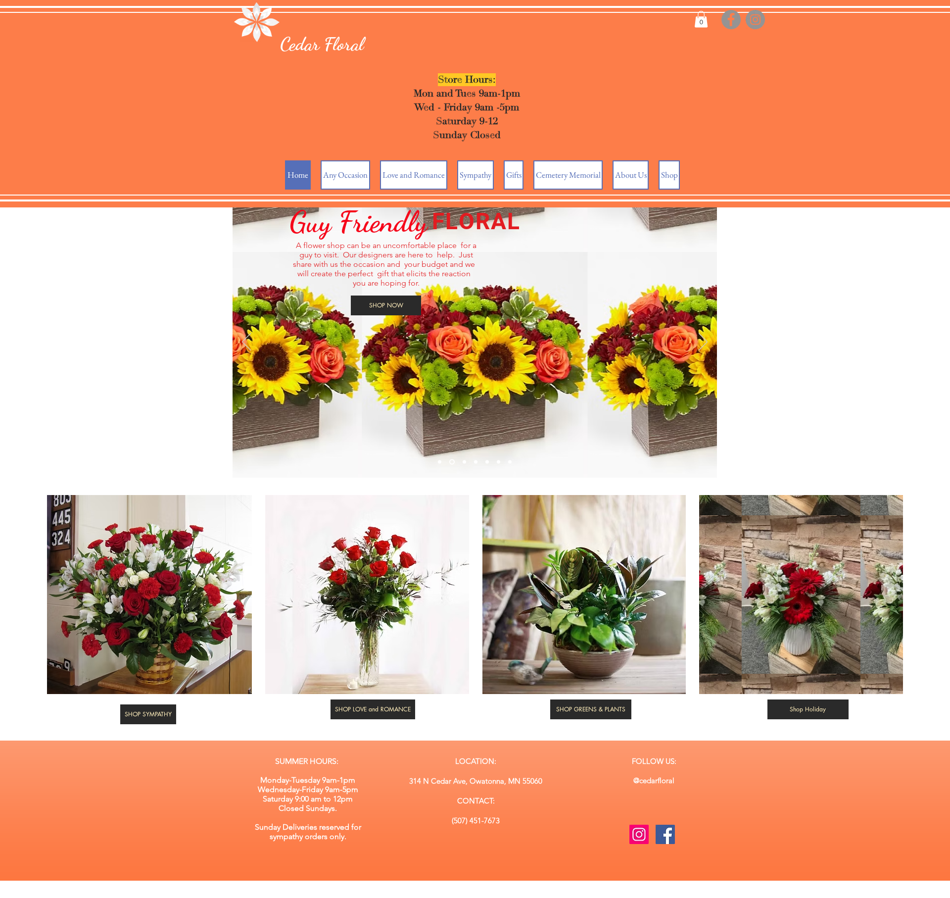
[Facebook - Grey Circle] (731, 19)
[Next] (703, 342)
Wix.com (553, 893)
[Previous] (246, 342)
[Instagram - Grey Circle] (755, 19)
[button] (701, 19)
